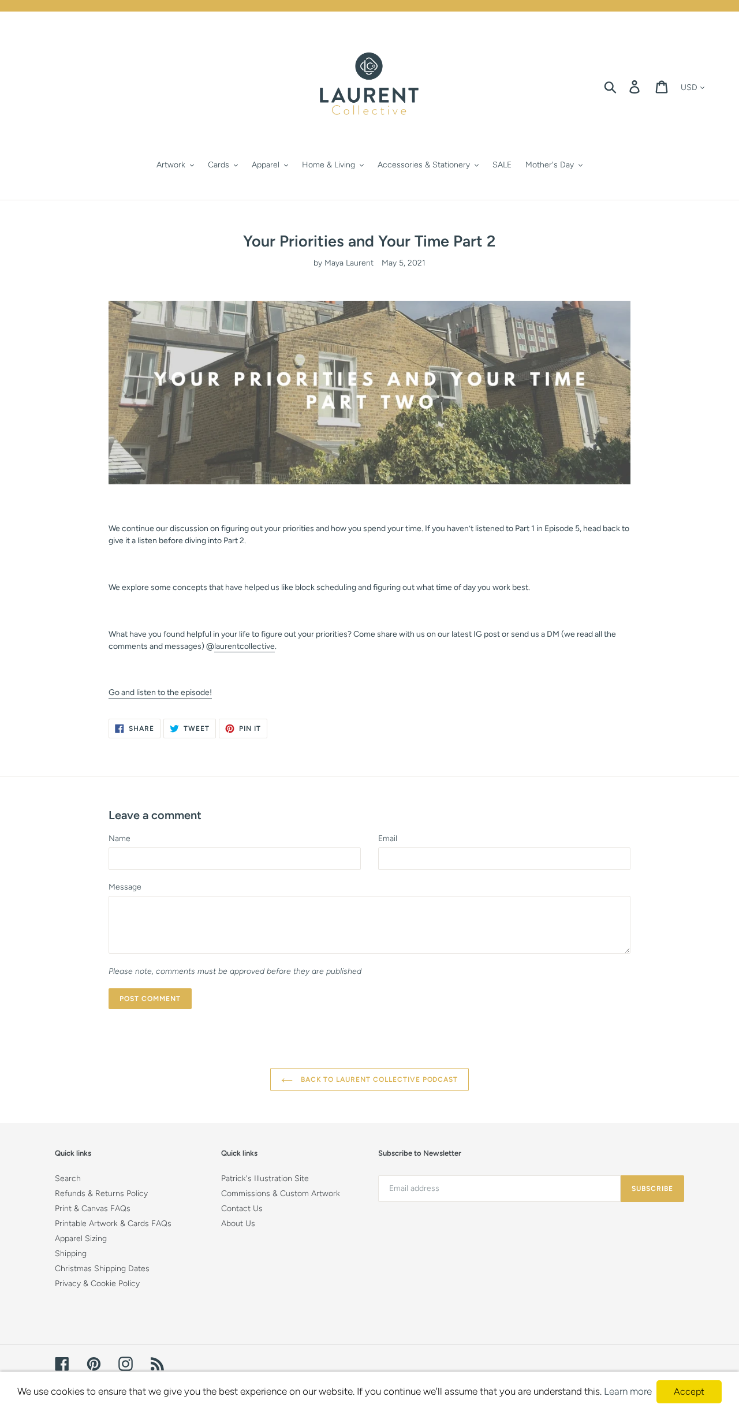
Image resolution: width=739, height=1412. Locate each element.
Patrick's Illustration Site (265, 1178)
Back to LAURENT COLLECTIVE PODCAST (378, 1079)
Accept (689, 1391)
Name (119, 838)
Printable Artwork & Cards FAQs (113, 1223)
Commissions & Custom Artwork (280, 1193)
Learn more (628, 1391)
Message (125, 887)
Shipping (71, 1253)
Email (387, 838)
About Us (238, 1223)
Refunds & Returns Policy (101, 1193)
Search (68, 1178)
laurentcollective (244, 646)
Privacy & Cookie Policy (97, 1283)
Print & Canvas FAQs (92, 1208)
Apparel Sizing (81, 1238)
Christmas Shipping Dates (102, 1268)
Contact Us (242, 1208)
